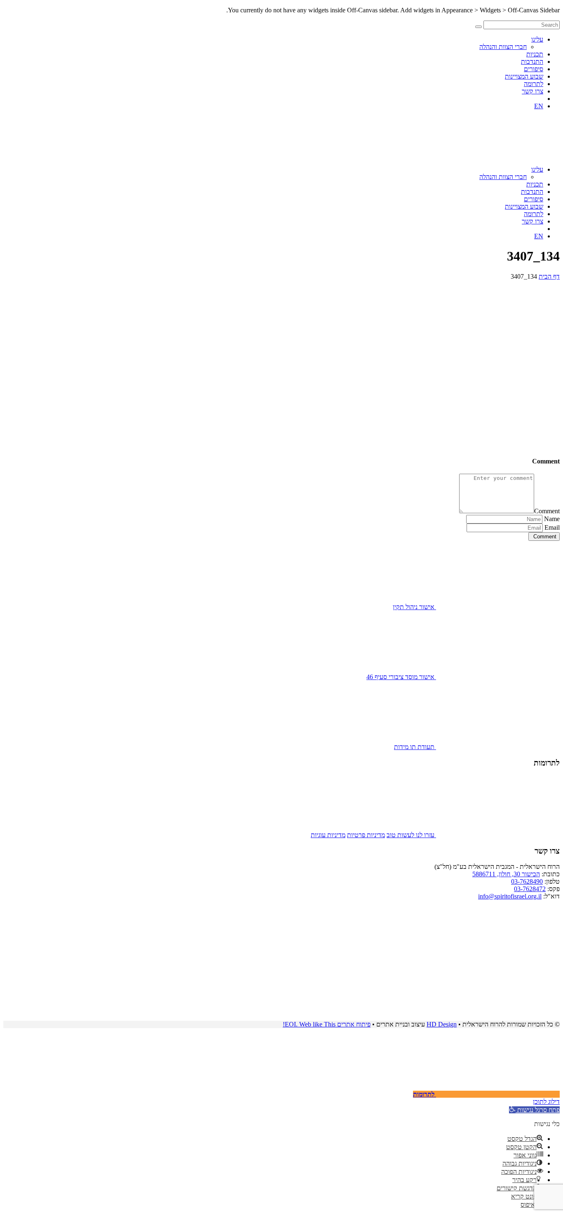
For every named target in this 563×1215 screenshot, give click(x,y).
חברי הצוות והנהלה (503, 46)
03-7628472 (530, 888)
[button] (534, 1109)
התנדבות (532, 61)
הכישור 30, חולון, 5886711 (506, 874)
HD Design (442, 1024)
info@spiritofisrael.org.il (510, 896)
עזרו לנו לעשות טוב (411, 834)
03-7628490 (527, 881)
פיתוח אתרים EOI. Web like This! (327, 1024)
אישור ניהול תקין (414, 606)
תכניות (534, 54)
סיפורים (533, 68)
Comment (547, 510)
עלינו (537, 39)
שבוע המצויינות (524, 76)
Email (552, 527)
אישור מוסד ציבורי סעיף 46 (401, 676)
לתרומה (533, 83)
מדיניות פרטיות (366, 834)
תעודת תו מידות (415, 746)
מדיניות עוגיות (328, 834)
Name (552, 518)
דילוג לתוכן (546, 1101)
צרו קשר (532, 91)
